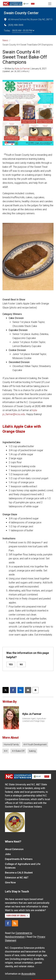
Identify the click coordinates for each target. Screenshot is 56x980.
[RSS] (15, 923)
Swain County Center (21, 13)
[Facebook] (8, 923)
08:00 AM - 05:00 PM (22, 30)
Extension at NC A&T (16, 877)
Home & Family (11, 744)
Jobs (8, 854)
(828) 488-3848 (15, 25)
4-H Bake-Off (18, 751)
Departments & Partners (19, 859)
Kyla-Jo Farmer (22, 68)
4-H (5, 751)
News (5, 40)
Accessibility (28, 973)
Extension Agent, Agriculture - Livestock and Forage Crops (34, 720)
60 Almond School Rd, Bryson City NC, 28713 (30, 19)
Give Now (10, 882)
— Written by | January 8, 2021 (24, 68)
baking (32, 751)
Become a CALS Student (19, 872)
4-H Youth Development (35, 744)
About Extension (14, 849)
